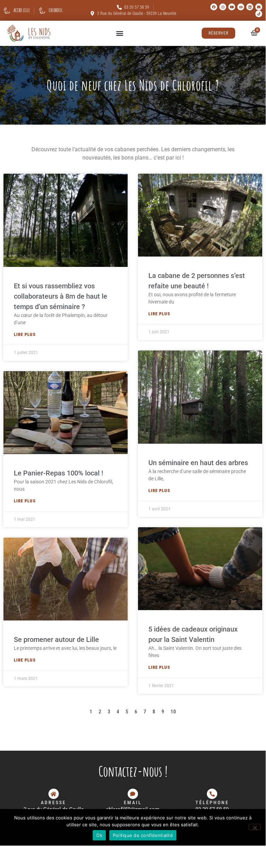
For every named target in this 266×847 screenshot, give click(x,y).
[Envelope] (258, 6)
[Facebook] (213, 6)
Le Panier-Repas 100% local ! (58, 473)
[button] (119, 33)
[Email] (133, 794)
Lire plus (25, 334)
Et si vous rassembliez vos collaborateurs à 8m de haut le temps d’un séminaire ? (60, 296)
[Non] (254, 827)
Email (133, 802)
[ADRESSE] (53, 794)
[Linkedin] (249, 6)
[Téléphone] (212, 794)
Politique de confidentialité (143, 835)
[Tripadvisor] (240, 6)
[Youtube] (231, 6)
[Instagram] (222, 6)
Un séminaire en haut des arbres (198, 463)
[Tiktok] (258, 13)
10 (173, 712)
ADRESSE (53, 802)
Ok (99, 835)
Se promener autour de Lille (56, 639)
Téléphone (212, 802)
